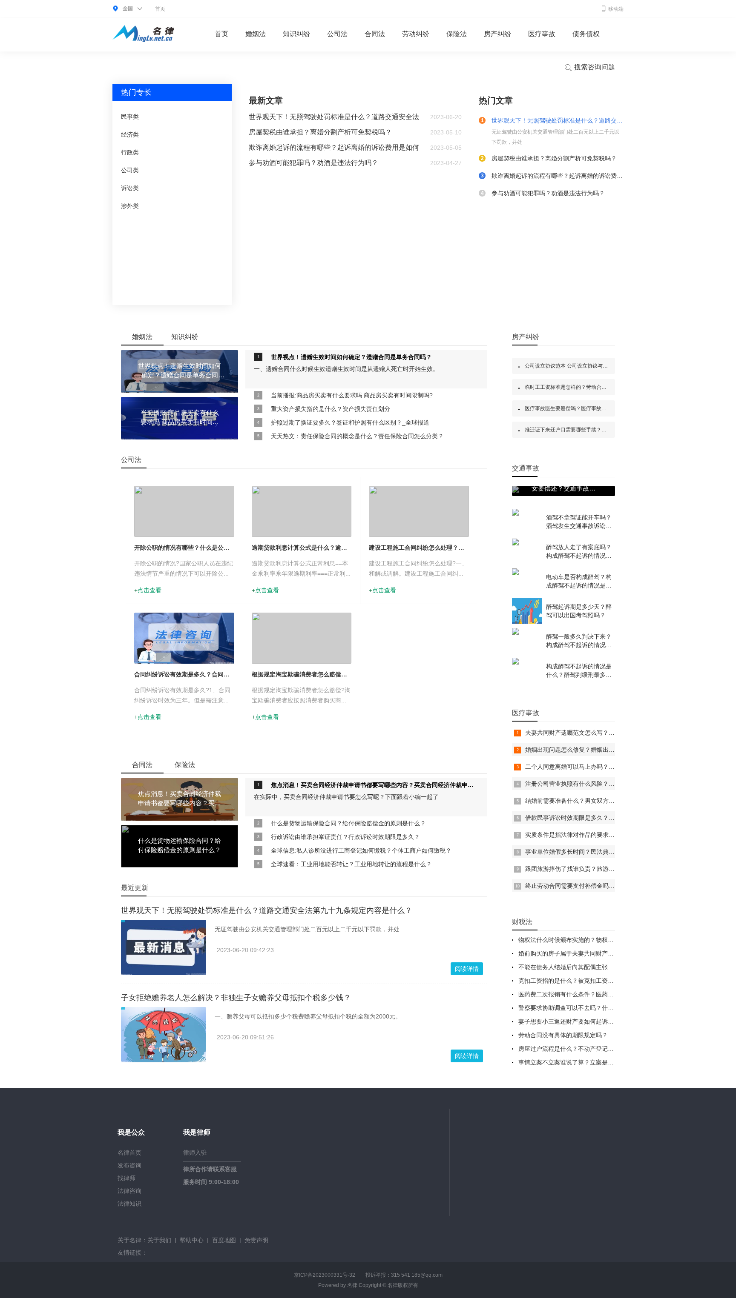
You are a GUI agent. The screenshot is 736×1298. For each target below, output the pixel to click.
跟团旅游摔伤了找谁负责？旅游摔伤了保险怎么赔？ (593, 868)
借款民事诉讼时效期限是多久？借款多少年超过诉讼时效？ (602, 817)
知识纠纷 (296, 33)
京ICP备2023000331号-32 (324, 1275)
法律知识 (129, 1203)
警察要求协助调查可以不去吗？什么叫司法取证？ (584, 1007)
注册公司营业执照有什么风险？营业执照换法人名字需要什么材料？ (614, 783)
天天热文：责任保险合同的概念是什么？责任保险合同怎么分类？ (357, 436)
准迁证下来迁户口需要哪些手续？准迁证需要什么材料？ (589, 430)
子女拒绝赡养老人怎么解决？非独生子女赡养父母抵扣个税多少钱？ (236, 997)
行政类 (130, 152)
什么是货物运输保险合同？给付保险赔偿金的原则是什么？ (348, 823)
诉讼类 (130, 188)
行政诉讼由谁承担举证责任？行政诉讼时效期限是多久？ (345, 836)
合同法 (375, 33)
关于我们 (159, 1240)
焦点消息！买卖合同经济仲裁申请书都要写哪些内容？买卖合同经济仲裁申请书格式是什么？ (375, 785)
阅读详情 (467, 968)
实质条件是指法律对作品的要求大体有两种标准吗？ (593, 834)
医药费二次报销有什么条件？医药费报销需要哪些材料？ (592, 994)
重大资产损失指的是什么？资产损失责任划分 (330, 408)
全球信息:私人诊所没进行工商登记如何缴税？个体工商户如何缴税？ (361, 850)
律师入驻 (195, 1152)
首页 (160, 9)
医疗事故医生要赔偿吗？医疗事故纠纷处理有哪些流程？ (589, 408)
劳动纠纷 (415, 33)
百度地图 (224, 1240)
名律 (352, 1285)
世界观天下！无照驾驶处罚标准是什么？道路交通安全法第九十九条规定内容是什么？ (266, 910)
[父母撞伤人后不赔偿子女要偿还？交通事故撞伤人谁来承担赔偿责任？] (515, 491)
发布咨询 (129, 1165)
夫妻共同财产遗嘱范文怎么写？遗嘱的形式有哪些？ (593, 732)
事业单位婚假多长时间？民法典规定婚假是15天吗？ (594, 851)
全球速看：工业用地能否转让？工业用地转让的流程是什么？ (351, 864)
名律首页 (129, 1152)
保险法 (456, 33)
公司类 (130, 170)
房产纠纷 (497, 33)
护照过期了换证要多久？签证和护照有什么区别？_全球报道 (350, 422)
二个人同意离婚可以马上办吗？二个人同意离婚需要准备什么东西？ (614, 766)
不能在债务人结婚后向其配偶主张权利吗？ (575, 967)
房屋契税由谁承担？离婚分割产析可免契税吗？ (320, 132)
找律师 (126, 1178)
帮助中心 (192, 1240)
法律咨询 (129, 1190)
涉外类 (130, 206)
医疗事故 (541, 33)
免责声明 (256, 1240)
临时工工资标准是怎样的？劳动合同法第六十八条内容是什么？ (596, 387)
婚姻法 (255, 33)
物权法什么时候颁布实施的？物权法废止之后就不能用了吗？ (598, 939)
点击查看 (149, 590)
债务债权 (586, 33)
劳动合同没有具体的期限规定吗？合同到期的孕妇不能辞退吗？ (601, 1035)
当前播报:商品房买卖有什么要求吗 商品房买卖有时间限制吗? (352, 395)
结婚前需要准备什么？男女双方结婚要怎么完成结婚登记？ (602, 800)
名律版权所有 (403, 1285)
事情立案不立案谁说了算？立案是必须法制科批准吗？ (589, 1062)
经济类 (130, 134)
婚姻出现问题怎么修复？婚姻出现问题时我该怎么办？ (596, 749)
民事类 (130, 116)
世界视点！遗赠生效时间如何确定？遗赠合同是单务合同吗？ (351, 357)
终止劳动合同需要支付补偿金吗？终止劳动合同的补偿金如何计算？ (614, 885)
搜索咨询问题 (593, 67)
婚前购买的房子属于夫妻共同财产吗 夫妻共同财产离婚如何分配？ (605, 953)
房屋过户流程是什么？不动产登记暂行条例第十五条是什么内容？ (604, 1048)
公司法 (337, 33)
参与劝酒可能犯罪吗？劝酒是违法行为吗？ (313, 162)
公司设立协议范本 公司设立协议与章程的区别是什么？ (587, 366)
